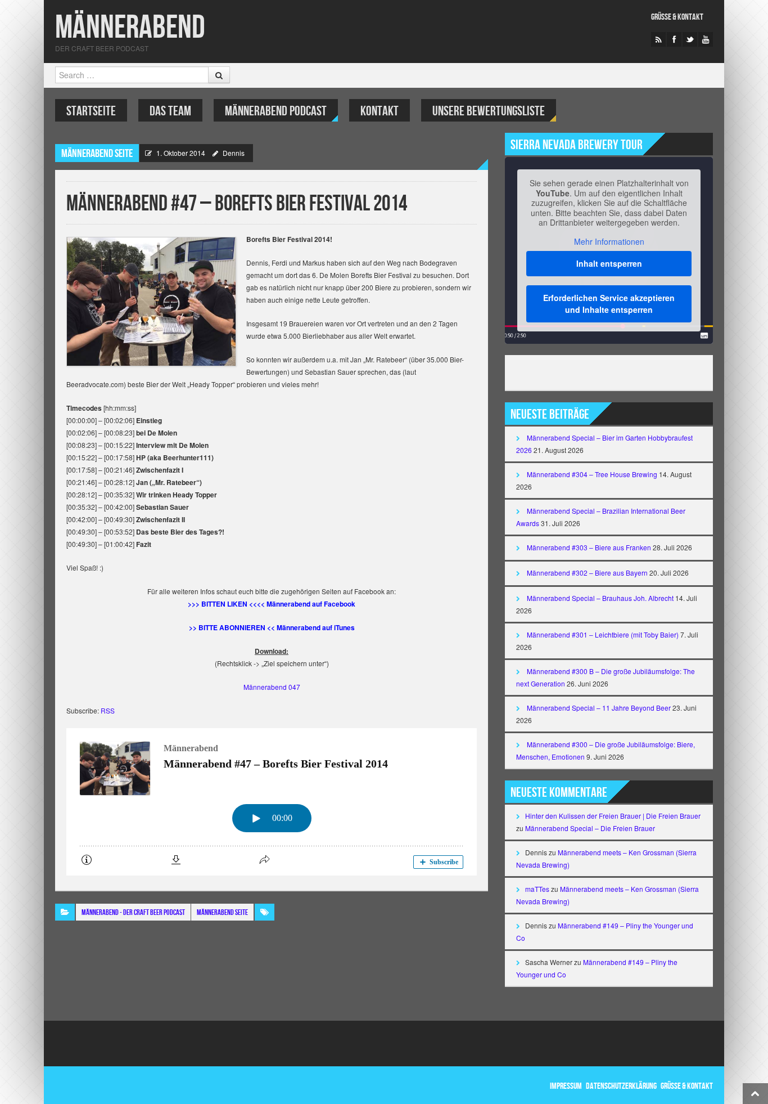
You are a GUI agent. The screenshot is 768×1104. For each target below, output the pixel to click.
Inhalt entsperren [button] (609, 263)
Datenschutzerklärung (621, 1086)
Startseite (91, 111)
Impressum (566, 1086)
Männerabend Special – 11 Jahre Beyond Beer (599, 707)
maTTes (537, 889)
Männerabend (130, 27)
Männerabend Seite (97, 153)
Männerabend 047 (271, 687)
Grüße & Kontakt (677, 17)
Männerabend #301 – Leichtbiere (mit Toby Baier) (603, 634)
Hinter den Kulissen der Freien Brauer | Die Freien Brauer (613, 815)
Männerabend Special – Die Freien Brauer (590, 828)
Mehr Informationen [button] (609, 242)
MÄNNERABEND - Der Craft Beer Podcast (133, 912)
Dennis (234, 153)
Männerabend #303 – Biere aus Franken (589, 547)
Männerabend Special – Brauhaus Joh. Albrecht (600, 598)
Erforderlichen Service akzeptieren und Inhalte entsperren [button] (609, 303)
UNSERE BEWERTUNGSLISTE (488, 111)
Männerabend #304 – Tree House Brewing (592, 474)
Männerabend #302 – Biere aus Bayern (587, 572)
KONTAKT (379, 111)
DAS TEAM (170, 111)
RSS (108, 710)
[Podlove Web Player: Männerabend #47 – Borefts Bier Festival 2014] (271, 802)
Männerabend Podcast (276, 111)
